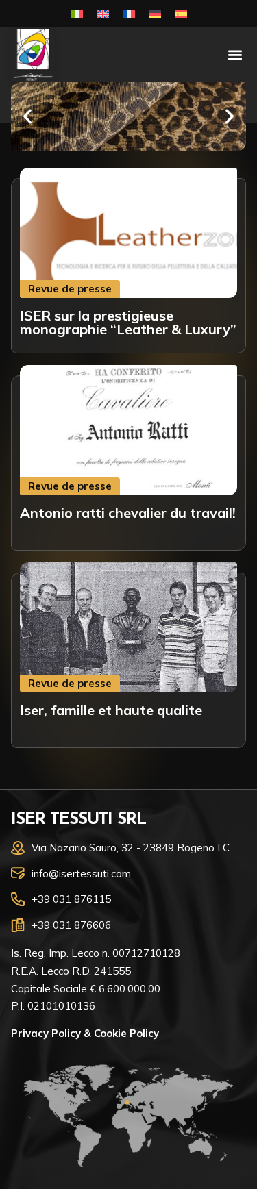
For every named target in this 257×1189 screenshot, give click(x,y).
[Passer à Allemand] (155, 13)
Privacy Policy (46, 1033)
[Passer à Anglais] (103, 13)
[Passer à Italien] (77, 13)
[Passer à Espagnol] (181, 13)
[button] (234, 55)
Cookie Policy (126, 1033)
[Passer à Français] (129, 13)
